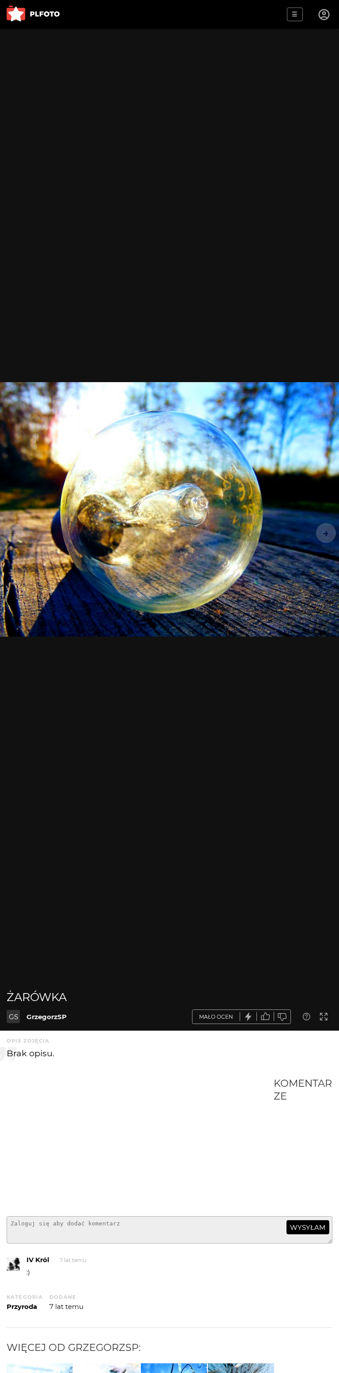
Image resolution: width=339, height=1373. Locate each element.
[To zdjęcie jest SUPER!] (248, 1017)
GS (13, 1017)
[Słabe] (282, 1017)
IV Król (37, 1259)
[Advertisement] (140, 1143)
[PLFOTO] (33, 14)
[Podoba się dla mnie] (265, 1017)
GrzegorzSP (46, 1017)
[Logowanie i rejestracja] (324, 14)
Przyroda (22, 1306)
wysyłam (307, 1227)
